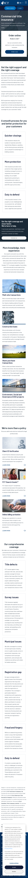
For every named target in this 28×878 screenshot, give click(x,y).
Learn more (6, 465)
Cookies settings (14, 863)
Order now (14, 51)
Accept (14, 867)
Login (20, 8)
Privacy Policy (8, 848)
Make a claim (10, 8)
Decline (14, 871)
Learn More (6, 496)
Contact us (14, 238)
